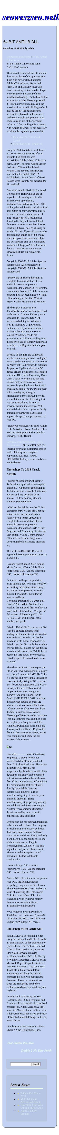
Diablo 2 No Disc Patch (36, 1050)
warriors (22, 754)
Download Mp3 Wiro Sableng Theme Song (31, 1106)
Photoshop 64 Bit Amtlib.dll (27, 144)
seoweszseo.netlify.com (19, 56)
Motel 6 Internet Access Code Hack (30, 1100)
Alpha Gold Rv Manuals (28, 1112)
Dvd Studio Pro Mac (20, 1043)
